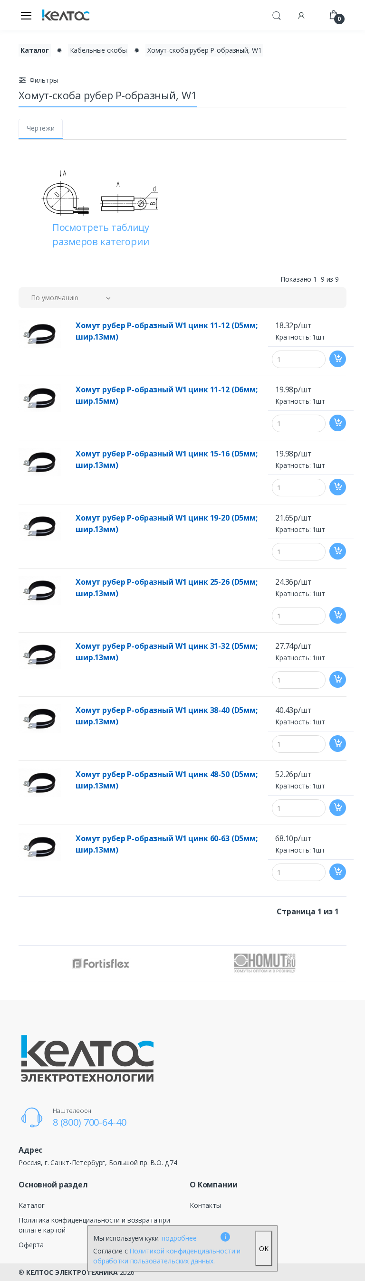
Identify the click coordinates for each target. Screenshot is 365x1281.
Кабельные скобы (98, 50)
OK (264, 1248)
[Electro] (65, 15)
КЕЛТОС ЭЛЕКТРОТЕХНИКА (72, 1272)
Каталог (34, 50)
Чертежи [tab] (41, 128)
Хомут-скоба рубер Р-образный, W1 (204, 50)
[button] (276, 14)
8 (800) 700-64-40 (89, 1122)
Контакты (205, 1205)
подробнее (179, 1238)
